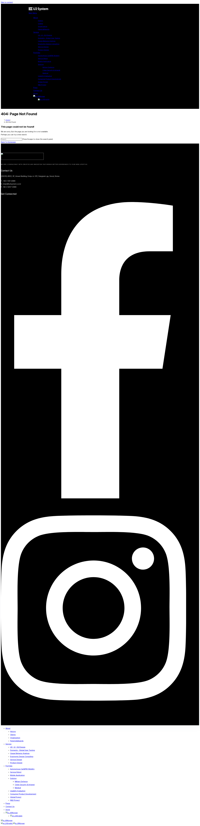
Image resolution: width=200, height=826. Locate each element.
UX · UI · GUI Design (17, 747)
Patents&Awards (16, 741)
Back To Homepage (8, 142)
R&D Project (15, 800)
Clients (13, 735)
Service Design (16, 760)
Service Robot (15, 772)
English (10, 823)
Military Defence (21, 782)
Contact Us (10, 807)
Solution (13, 778)
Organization (15, 738)
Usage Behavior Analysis (20, 753)
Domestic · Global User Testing (22, 750)
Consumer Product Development (23, 794)
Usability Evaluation (17, 791)
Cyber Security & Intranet (25, 785)
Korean (9, 820)
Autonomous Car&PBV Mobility (22, 769)
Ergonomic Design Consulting (21, 756)
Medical (18, 788)
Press (8, 803)
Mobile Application (17, 775)
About (8, 728)
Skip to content (7, 2)
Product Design (16, 763)
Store (8, 810)
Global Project (15, 797)
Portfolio (9, 766)
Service (8, 744)
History (13, 731)
